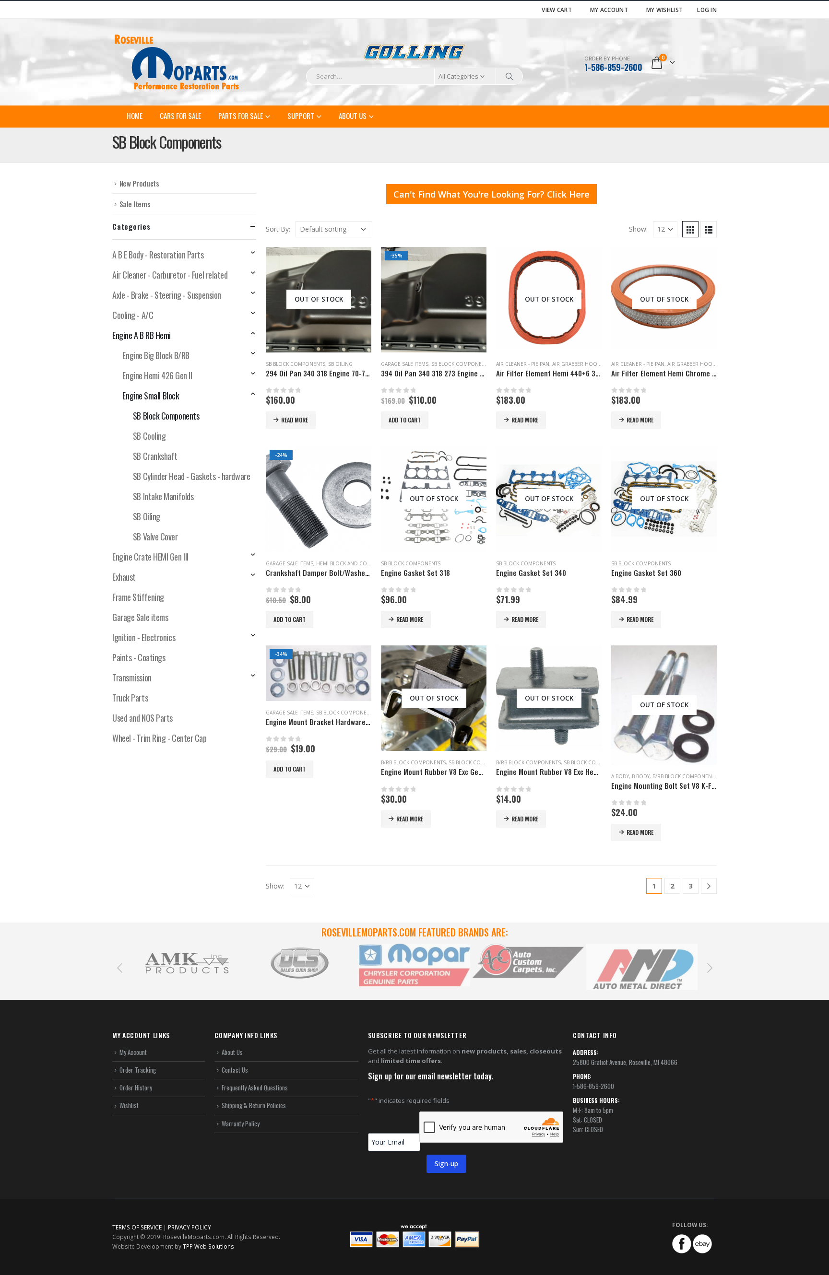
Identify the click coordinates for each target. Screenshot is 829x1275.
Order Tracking (137, 1070)
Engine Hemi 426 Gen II (157, 375)
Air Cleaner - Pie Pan (522, 364)
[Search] (509, 76)
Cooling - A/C (132, 315)
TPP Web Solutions (208, 1246)
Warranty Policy (241, 1123)
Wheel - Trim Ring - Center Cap (159, 738)
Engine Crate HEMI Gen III (150, 556)
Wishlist (129, 1105)
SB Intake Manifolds (163, 496)
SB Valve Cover (155, 536)
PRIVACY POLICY (189, 1227)
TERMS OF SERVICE (137, 1227)
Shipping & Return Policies (254, 1105)
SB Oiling (340, 364)
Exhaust (124, 577)
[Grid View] (690, 229)
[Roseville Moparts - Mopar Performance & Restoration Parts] (177, 62)
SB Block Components (295, 364)
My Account (609, 9)
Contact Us (235, 1070)
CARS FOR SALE (180, 115)
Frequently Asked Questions (255, 1087)
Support (300, 115)
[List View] (708, 229)
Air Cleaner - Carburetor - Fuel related (169, 275)
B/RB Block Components (413, 762)
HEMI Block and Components (355, 563)
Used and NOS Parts (142, 718)
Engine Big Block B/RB (155, 355)
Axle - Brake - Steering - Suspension (166, 295)
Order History (135, 1087)
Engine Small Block (150, 395)
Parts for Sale (240, 115)
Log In (707, 9)
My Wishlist (664, 9)
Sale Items (135, 204)
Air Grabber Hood (576, 364)
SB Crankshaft (155, 456)
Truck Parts (130, 697)
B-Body (641, 776)
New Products (139, 183)
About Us (353, 115)
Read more (294, 420)
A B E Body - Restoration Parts (158, 254)
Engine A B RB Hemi (141, 335)
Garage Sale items (404, 364)
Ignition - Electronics (143, 637)
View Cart (557, 9)
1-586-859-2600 (613, 67)
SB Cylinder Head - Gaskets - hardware (191, 476)
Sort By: (278, 229)
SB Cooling (149, 436)
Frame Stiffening (138, 597)
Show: (638, 229)
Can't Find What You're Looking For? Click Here (491, 194)
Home (134, 115)
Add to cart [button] (405, 420)
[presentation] (119, 967)
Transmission (132, 677)
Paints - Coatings (138, 657)
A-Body (620, 776)
